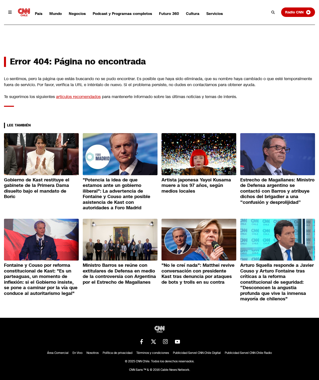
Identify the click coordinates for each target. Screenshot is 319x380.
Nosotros (92, 353)
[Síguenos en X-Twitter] (154, 342)
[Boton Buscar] (273, 12)
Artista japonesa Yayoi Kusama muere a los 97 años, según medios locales (196, 185)
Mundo (55, 13)
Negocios (77, 13)
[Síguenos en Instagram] (165, 342)
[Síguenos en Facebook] (142, 342)
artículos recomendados (78, 97)
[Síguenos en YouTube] (177, 342)
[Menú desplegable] (10, 12)
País (38, 13)
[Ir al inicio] (24, 12)
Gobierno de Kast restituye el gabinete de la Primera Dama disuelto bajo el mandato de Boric (36, 188)
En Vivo (77, 353)
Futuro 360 (169, 13)
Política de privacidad (117, 353)
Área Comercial (58, 353)
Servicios (214, 13)
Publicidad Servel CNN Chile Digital (197, 353)
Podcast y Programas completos (122, 13)
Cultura (192, 13)
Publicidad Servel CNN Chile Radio (248, 353)
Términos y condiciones (152, 353)
